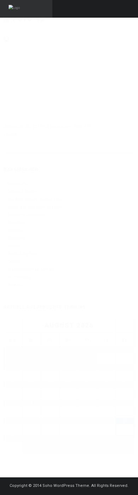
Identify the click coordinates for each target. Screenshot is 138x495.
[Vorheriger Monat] (13, 325)
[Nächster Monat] (125, 325)
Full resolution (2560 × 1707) (70, 126)
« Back (10, 134)
